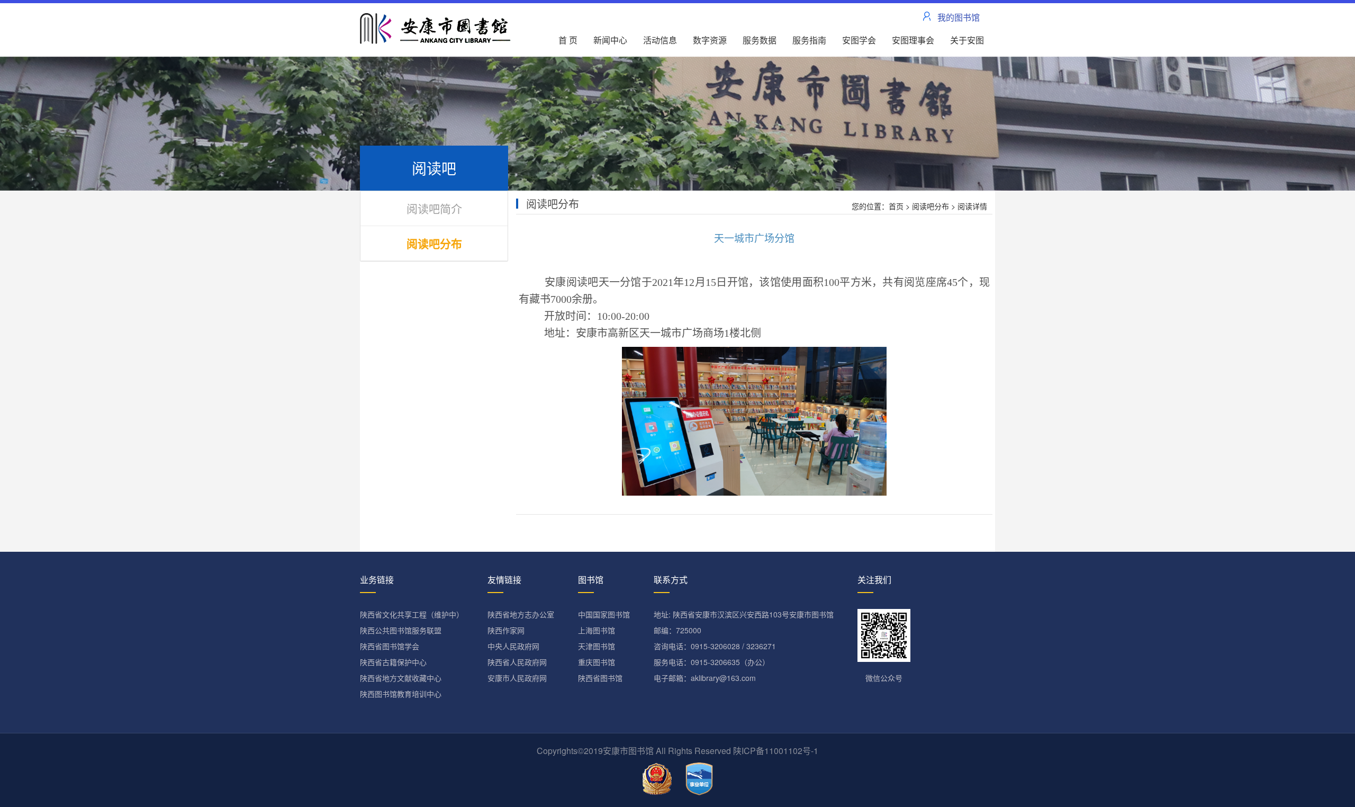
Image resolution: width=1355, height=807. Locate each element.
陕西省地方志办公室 (520, 614)
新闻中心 (610, 40)
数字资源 (710, 40)
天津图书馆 (596, 646)
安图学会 (859, 40)
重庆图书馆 (596, 662)
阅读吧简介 (434, 208)
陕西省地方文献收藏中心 (400, 677)
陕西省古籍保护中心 (393, 662)
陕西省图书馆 (600, 677)
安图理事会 (913, 40)
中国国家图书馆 (604, 614)
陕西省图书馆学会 (389, 646)
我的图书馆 (958, 17)
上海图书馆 (596, 630)
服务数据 (759, 40)
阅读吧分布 (434, 243)
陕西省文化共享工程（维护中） (412, 614)
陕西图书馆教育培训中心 (400, 693)
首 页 (567, 40)
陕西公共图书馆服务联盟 (400, 630)
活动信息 (660, 40)
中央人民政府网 (513, 646)
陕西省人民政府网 (517, 662)
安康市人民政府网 (517, 677)
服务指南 (809, 40)
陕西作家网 (506, 630)
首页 (896, 206)
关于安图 (967, 40)
